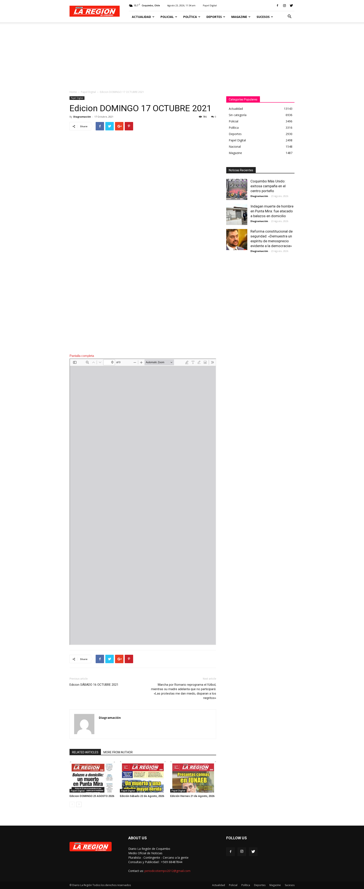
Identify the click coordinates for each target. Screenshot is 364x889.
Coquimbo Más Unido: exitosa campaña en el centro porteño (268, 186)
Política (190, 17)
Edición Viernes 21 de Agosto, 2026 (192, 796)
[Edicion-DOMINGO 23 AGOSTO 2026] (92, 777)
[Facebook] (277, 5)
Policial (167, 17)
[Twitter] (291, 5)
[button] (289, 17)
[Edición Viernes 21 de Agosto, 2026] (193, 777)
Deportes (214, 17)
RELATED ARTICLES (85, 752)
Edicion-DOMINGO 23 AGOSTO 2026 (92, 796)
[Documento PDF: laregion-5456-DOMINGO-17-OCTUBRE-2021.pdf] (143, 502)
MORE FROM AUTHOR (118, 752)
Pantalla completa (82, 355)
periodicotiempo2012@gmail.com (167, 871)
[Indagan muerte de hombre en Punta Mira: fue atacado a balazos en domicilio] (236, 214)
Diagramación (82, 116)
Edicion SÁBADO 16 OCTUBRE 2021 (94, 685)
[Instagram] (284, 5)
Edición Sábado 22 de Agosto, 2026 (142, 796)
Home (73, 92)
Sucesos (263, 17)
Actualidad (141, 17)
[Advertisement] (182, 53)
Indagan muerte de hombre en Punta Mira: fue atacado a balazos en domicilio (271, 211)
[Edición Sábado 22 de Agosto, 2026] (143, 777)
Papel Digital (210, 5)
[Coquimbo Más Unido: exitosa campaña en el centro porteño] (236, 189)
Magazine (239, 17)
